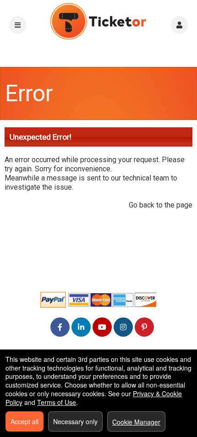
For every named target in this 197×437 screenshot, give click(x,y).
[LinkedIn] (81, 327)
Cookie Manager (136, 421)
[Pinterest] (144, 327)
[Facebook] (60, 327)
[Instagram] (123, 327)
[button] (179, 25)
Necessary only (75, 421)
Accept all (24, 421)
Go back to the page (160, 205)
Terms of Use (56, 402)
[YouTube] (102, 327)
